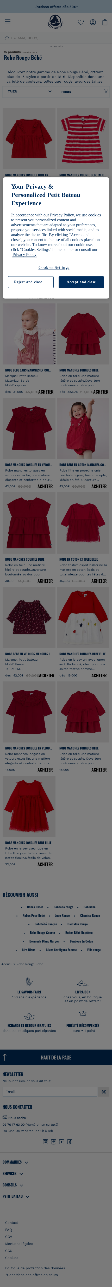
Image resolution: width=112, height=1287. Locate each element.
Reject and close (28, 282)
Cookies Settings (54, 267)
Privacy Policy (24, 254)
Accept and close (81, 282)
